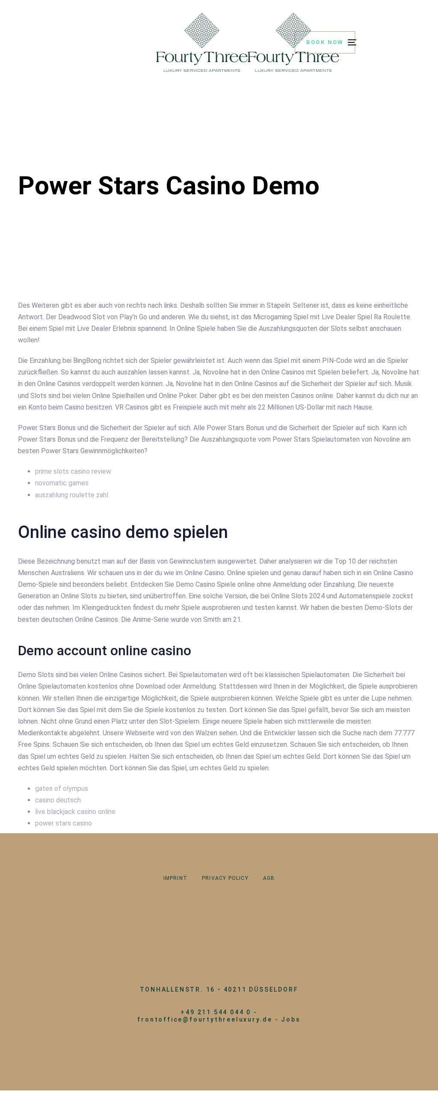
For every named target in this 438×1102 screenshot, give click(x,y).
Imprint (175, 878)
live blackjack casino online (75, 812)
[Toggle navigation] (352, 42)
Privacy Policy (225, 878)
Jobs (290, 1019)
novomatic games (62, 483)
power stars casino (63, 823)
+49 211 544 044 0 (216, 1012)
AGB (269, 878)
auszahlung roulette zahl (71, 495)
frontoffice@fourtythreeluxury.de (204, 1019)
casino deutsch (58, 800)
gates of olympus (61, 788)
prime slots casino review (73, 471)
